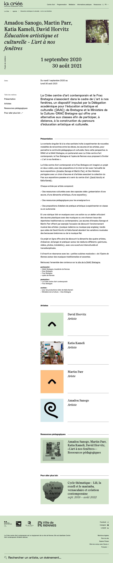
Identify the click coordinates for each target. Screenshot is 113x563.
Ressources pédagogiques (15, 108)
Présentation (10, 99)
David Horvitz (96, 178)
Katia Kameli (46, 181)
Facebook (103, 522)
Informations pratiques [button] (84, 4)
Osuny (105, 544)
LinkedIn (103, 528)
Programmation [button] (62, 4)
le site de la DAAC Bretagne (88, 262)
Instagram (103, 525)
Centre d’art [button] (51, 4)
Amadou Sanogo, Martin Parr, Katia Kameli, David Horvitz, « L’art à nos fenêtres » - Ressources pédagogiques (87, 447)
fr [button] (106, 4)
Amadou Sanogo (64, 171)
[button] (97, 31)
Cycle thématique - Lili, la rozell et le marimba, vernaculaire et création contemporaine (84, 488)
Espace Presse (104, 541)
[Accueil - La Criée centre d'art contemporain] (13, 4)
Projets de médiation (5, 62)
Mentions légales (103, 535)
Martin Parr (79, 171)
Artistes (7, 104)
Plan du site (105, 538)
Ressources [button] (97, 4)
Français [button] (104, 547)
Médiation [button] (72, 4)
